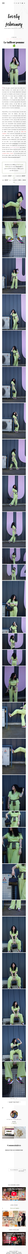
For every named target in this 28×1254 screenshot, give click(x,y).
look (16, 38)
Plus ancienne (22, 1170)
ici (13, 176)
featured (12, 38)
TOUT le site (20, 164)
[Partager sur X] (14, 1123)
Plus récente (14, 1169)
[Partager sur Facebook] (12, 1123)
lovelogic (18, 1253)
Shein (20, 38)
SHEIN (6, 166)
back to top (14, 1251)
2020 (7, 38)
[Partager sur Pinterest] (15, 1123)
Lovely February (14, 20)
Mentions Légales (14, 1208)
